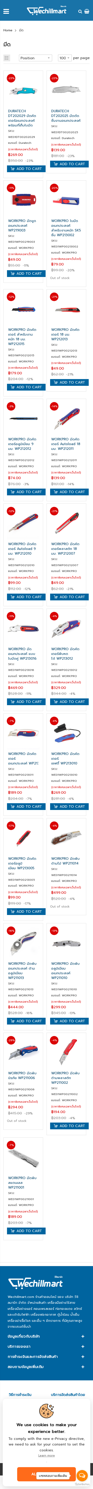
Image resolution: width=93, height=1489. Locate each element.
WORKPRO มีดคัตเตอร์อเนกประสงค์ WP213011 (23, 759)
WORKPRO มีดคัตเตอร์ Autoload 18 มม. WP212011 (65, 444)
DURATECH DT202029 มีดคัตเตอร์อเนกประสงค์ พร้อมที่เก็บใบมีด (22, 118)
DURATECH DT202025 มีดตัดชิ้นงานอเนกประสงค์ (66, 116)
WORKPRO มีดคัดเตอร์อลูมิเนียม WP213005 (22, 863)
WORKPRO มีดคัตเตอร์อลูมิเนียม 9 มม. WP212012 (22, 444)
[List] (6, 58)
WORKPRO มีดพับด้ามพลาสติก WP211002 (65, 1078)
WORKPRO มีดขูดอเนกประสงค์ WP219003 (22, 226)
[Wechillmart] (46, 10)
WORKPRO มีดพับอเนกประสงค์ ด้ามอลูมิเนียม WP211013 (22, 970)
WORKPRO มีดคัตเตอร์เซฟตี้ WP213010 (65, 759)
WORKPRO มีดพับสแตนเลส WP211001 (22, 1183)
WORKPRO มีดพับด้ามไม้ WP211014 (65, 861)
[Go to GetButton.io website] (82, 1484)
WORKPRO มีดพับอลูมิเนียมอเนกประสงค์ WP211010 (65, 970)
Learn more (46, 1455)
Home (7, 30)
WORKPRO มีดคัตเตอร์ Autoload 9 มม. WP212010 (22, 549)
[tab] (46, 1336)
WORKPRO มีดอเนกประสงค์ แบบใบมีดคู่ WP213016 (22, 654)
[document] (46, 1442)
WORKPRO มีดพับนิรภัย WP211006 (22, 1075)
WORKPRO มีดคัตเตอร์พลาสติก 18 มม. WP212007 (65, 549)
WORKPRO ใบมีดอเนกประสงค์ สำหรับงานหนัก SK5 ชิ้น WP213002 (66, 228)
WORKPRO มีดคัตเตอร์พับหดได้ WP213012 (65, 654)
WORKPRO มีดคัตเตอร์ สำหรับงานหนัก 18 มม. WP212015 (22, 336)
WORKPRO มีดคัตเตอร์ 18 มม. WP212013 (65, 334)
